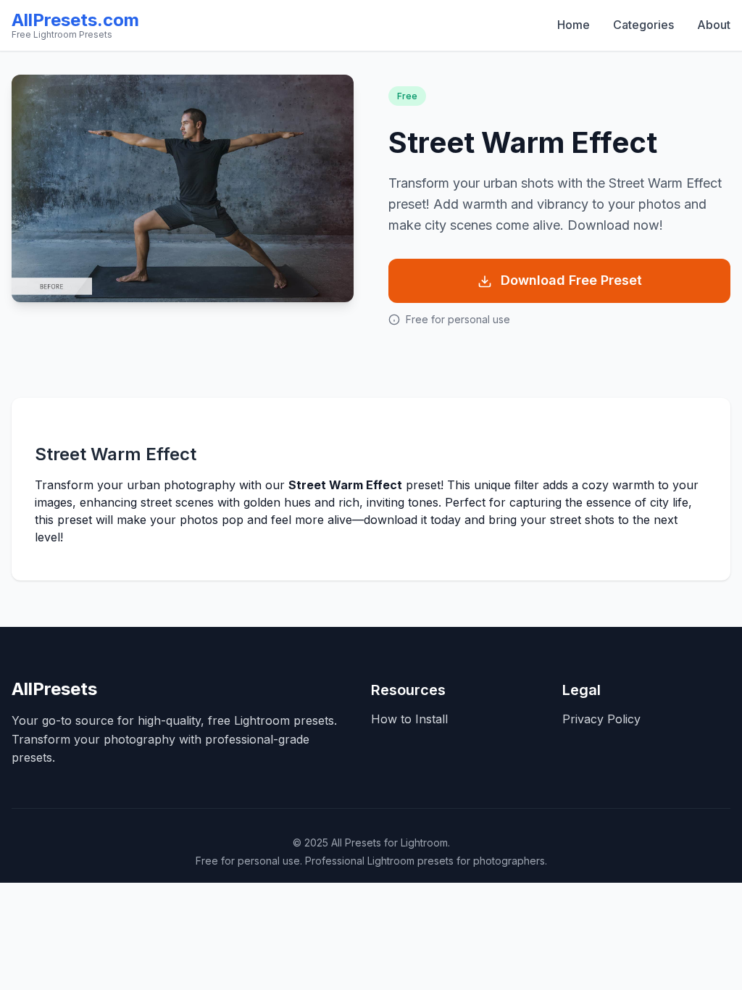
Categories (643, 24)
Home (573, 24)
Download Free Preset (571, 280)
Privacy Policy (601, 719)
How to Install (409, 719)
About (713, 24)
